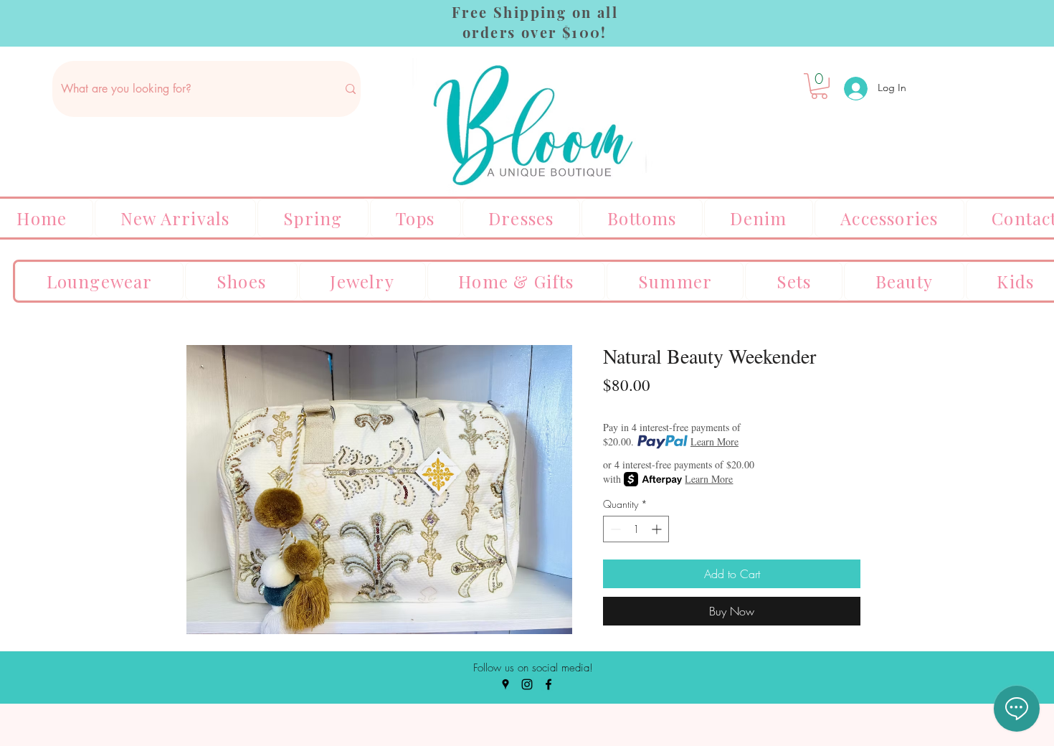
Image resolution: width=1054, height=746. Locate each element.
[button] (819, 86)
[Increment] (658, 529)
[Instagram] (527, 684)
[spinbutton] (636, 529)
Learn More (714, 441)
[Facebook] (548, 684)
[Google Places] (505, 684)
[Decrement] (614, 529)
